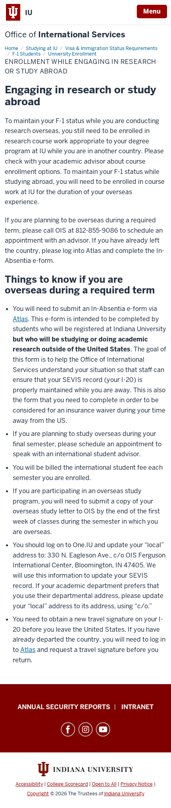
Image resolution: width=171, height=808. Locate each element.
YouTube (103, 729)
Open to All (104, 784)
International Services (65, 34)
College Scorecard (67, 784)
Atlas (20, 319)
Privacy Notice (136, 784)
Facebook (68, 729)
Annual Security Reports (63, 707)
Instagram (85, 729)
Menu (152, 11)
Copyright (38, 794)
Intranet (137, 707)
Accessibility (29, 784)
